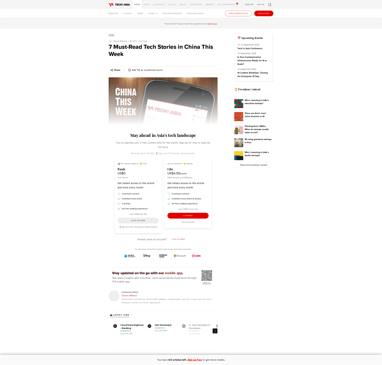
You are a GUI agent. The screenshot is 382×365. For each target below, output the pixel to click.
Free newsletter (238, 13)
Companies (159, 4)
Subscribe (264, 13)
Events (172, 4)
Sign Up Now (138, 220)
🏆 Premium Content (247, 89)
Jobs (146, 4)
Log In (260, 4)
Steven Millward (129, 295)
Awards (209, 4)
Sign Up (249, 4)
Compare (188, 215)
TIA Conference (226, 4)
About (183, 4)
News (137, 4)
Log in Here (178, 239)
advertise (196, 4)
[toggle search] (269, 4)
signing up (212, 24)
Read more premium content (253, 165)
